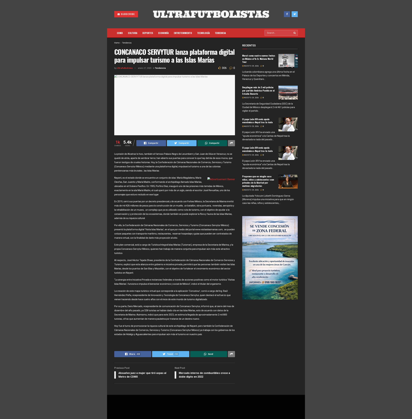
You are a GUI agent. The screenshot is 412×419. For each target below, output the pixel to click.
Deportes (147, 33)
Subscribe (127, 14)
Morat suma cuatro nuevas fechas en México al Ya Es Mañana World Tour (258, 58)
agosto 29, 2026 (251, 66)
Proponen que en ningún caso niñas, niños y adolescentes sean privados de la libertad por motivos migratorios (258, 181)
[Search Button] (295, 33)
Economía (163, 33)
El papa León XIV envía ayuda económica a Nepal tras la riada (257, 120)
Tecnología (203, 33)
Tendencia (220, 33)
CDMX (120, 33)
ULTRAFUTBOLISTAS (211, 14)
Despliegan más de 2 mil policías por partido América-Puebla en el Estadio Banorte (258, 90)
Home (117, 43)
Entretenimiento (183, 33)
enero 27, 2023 (144, 68)
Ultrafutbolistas (125, 68)
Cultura (132, 33)
